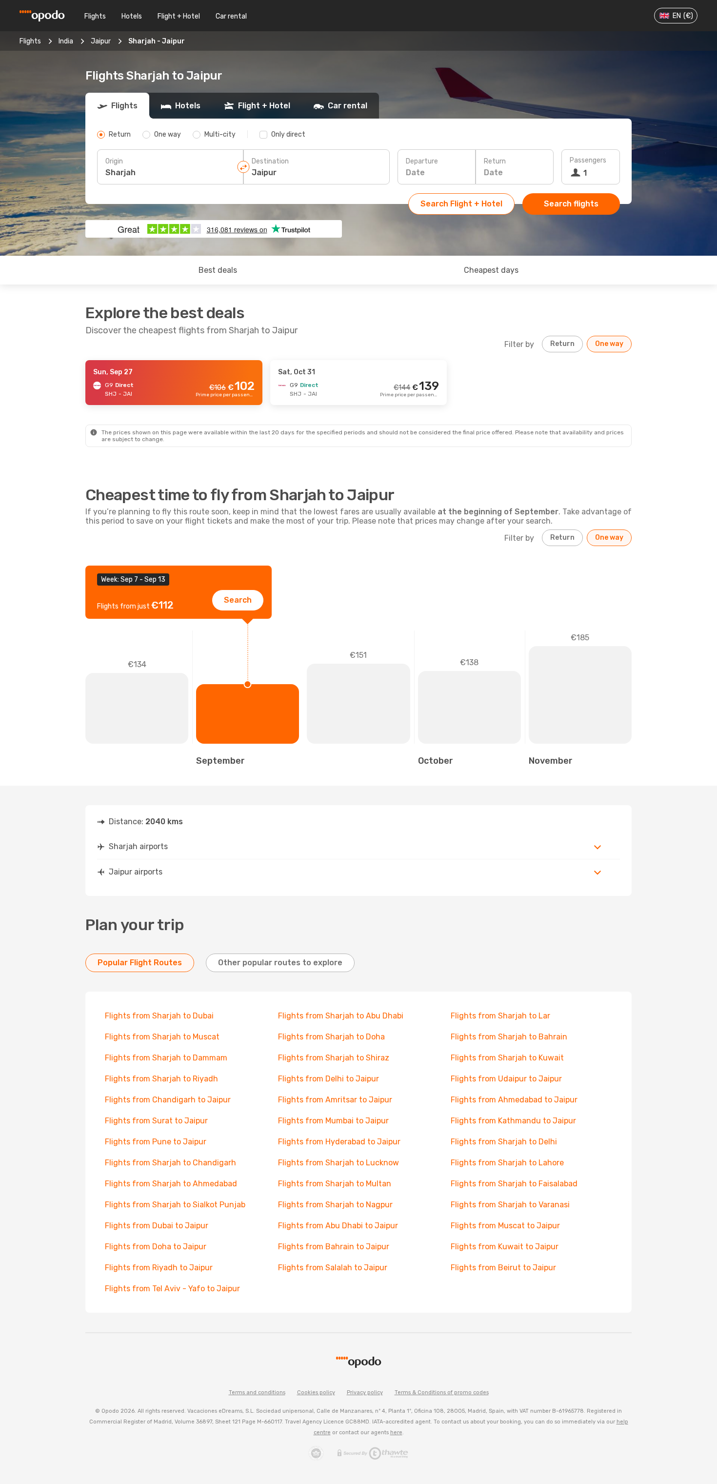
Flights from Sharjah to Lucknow (338, 1162)
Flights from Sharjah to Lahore (507, 1162)
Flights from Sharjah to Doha (331, 1036)
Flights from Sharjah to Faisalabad (514, 1183)
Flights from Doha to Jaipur (155, 1246)
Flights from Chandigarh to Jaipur (168, 1099)
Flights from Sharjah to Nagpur (335, 1204)
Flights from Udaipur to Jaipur (506, 1078)
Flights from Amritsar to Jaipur (335, 1099)
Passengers (588, 160)
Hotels (131, 16)
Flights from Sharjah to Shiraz (333, 1057)
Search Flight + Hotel (461, 203)
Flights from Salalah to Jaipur (332, 1267)
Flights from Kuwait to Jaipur (504, 1246)
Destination (270, 161)
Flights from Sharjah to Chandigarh (170, 1162)
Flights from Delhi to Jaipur (328, 1078)
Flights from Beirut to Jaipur (503, 1267)
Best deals (218, 270)
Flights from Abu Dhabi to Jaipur (338, 1225)
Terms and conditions (257, 1392)
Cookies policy (316, 1392)
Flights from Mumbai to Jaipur (333, 1120)
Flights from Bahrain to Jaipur (333, 1246)
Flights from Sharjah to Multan (334, 1183)
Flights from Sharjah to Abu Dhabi (340, 1015)
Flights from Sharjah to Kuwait (507, 1057)
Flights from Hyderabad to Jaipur (339, 1141)
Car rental (231, 16)
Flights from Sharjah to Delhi (504, 1141)
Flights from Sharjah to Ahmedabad (171, 1183)
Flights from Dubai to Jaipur (156, 1225)
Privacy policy (365, 1392)
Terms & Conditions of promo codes (442, 1392)
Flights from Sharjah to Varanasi (510, 1204)
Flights (95, 16)
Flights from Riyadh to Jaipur (159, 1267)
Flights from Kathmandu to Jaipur (513, 1120)
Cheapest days (491, 270)
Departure (422, 161)
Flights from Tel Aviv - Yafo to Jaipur (172, 1288)
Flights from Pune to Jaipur (155, 1141)
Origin (114, 161)
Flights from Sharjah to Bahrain (509, 1036)
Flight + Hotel (179, 16)
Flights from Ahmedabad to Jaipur (514, 1099)
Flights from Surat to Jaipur (156, 1120)
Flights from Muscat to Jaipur (505, 1225)
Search (238, 600)
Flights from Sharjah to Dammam (166, 1057)
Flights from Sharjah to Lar (500, 1015)
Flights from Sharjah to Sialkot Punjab (175, 1204)
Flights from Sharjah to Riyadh (161, 1078)
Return (495, 161)
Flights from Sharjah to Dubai (159, 1015)
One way (609, 344)
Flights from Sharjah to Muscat (162, 1036)
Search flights (571, 203)
